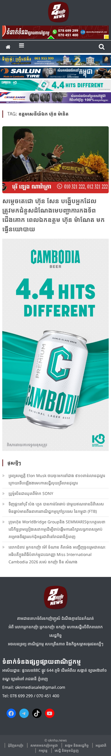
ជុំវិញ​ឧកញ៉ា (15, 745)
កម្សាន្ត (43, 750)
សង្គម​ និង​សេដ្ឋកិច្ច (77, 745)
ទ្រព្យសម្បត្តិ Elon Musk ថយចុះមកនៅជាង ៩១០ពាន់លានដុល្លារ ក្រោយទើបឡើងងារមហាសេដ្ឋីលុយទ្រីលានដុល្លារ (57, 479)
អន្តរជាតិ (101, 745)
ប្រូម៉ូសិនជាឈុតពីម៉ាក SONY (31, 493)
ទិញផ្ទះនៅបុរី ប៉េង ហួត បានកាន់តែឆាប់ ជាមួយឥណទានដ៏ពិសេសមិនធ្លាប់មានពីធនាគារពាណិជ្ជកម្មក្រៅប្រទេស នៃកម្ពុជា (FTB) (56, 507)
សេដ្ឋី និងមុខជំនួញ (67, 750)
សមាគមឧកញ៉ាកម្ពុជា (44, 745)
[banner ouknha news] (55, 31)
